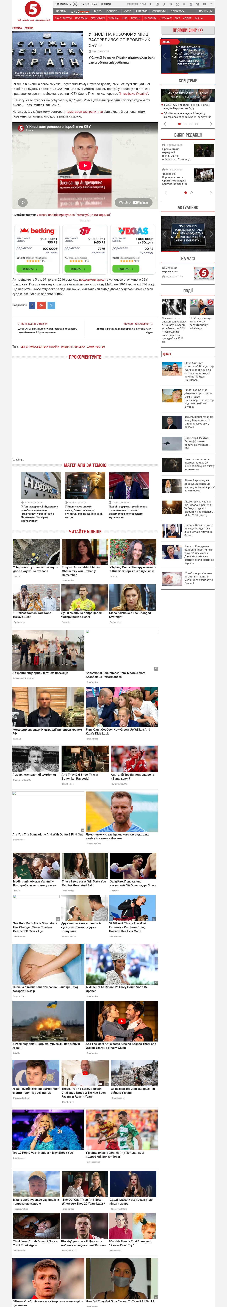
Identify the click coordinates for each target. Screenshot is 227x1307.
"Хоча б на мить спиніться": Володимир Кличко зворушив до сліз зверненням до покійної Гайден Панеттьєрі (199, 371)
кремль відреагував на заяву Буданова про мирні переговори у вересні (198, 422)
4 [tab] (196, 124)
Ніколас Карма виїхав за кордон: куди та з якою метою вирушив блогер (198, 530)
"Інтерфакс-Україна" (133, 93)
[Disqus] (85, 412)
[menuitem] (61, 11)
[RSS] (211, 4)
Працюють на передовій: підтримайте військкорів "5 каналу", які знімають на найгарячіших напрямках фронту (176, 159)
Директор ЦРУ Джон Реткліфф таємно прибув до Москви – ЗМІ (197, 443)
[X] (184, 4)
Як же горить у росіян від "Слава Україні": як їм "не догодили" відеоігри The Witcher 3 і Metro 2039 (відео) (199, 508)
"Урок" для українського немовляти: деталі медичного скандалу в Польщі (199, 578)
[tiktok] (164, 4)
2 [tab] (201, 73)
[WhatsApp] (177, 4)
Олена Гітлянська (73, 346)
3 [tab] (191, 124)
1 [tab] (174, 73)
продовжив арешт (92, 279)
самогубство (96, 346)
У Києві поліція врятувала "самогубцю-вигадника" (74, 215)
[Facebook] (150, 4)
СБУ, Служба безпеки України (40, 346)
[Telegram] (170, 4)
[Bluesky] (197, 4)
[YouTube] (204, 4)
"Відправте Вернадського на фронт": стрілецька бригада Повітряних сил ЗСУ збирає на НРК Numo (174, 182)
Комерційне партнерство (170, 269)
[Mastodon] (191, 4)
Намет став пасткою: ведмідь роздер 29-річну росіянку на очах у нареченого (199, 464)
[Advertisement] (85, 248)
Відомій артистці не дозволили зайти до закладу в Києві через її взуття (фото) (199, 485)
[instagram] (157, 4)
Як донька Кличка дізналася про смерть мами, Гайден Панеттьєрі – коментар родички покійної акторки (199, 398)
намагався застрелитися (84, 111)
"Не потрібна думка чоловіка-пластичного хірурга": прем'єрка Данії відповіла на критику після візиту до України (199, 555)
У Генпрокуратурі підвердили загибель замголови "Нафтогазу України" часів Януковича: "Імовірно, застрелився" (39, 513)
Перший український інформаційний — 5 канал (32, 11)
